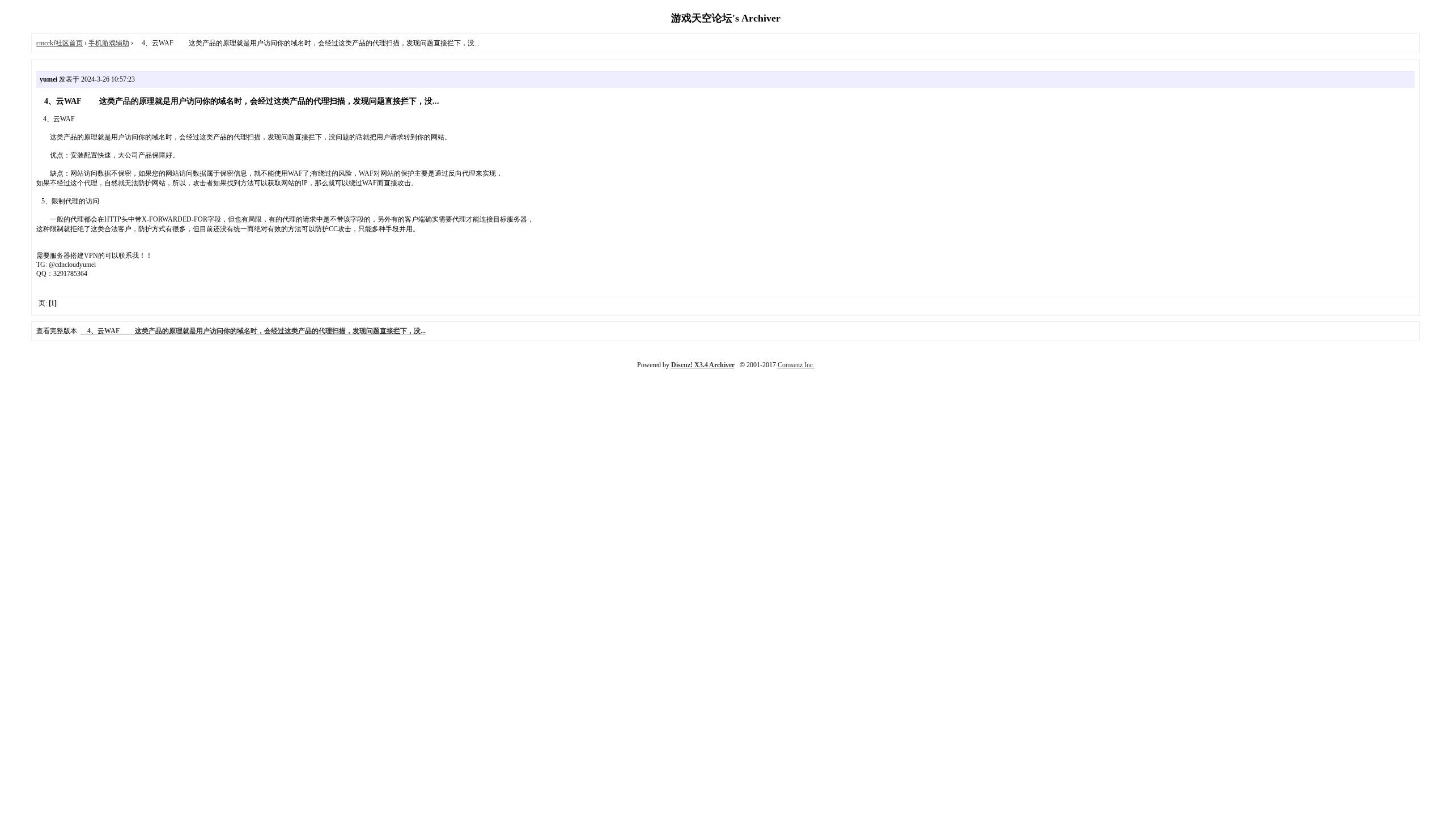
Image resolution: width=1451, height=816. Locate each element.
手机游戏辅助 (108, 43)
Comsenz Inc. (796, 365)
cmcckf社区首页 (59, 43)
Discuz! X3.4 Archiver (703, 365)
